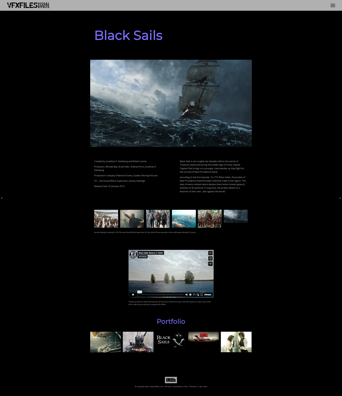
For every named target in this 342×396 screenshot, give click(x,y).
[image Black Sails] (107, 220)
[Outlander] (237, 343)
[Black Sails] (172, 341)
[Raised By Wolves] (106, 343)
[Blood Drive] (204, 338)
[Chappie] (139, 343)
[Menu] (332, 5)
